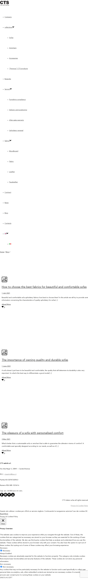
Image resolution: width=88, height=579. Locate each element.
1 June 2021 (6, 366)
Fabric (11, 161)
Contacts (8, 223)
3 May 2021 (6, 439)
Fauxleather (13, 182)
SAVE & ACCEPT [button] (6, 577)
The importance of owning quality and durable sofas (35, 360)
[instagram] (5, 496)
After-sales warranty (16, 120)
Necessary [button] (3, 548)
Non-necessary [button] (5, 564)
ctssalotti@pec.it (10, 474)
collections (8, 27)
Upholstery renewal (16, 130)
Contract (8, 192)
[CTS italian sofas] (4, 5)
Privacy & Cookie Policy (79, 506)
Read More (7, 304)
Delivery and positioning (18, 110)
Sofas (11, 38)
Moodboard (13, 151)
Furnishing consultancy (17, 99)
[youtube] (13, 496)
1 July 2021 (6, 293)
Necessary (6, 551)
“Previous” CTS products (18, 68)
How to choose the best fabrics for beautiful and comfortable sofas (44, 287)
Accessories (13, 58)
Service (7, 89)
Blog (6, 213)
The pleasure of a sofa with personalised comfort (32, 433)
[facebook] (2, 496)
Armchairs (12, 48)
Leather (12, 172)
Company (8, 17)
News (6, 203)
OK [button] (86, 511)
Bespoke (8, 79)
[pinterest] (9, 496)
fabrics (7, 141)
